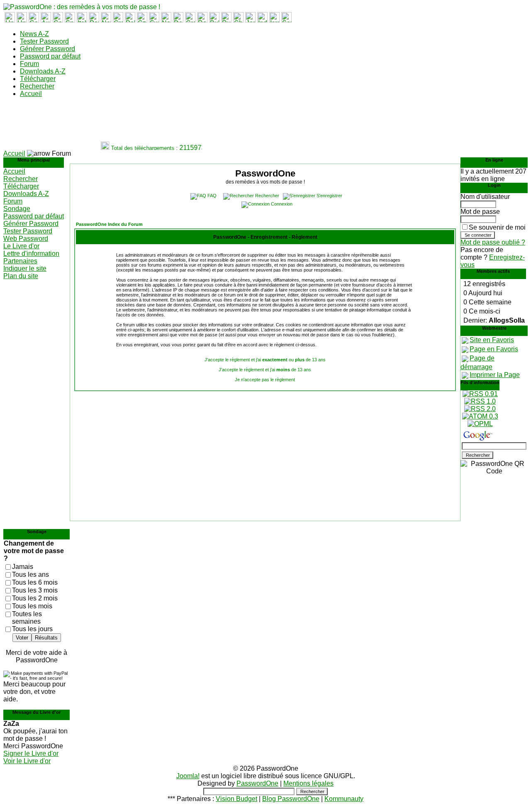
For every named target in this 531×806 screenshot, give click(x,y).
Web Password (25, 238)
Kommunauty (343, 798)
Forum (29, 63)
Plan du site (20, 275)
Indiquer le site (24, 268)
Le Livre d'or (21, 246)
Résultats (46, 638)
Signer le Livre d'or (30, 753)
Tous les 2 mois (35, 598)
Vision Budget (236, 798)
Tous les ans (30, 574)
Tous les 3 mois (35, 590)
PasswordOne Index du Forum (109, 224)
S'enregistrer (329, 195)
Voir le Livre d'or (27, 760)
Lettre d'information (31, 253)
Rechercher (37, 86)
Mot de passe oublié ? (492, 242)
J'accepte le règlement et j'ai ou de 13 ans (265, 359)
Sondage (16, 208)
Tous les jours (32, 628)
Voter (22, 638)
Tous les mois (32, 606)
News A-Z (34, 33)
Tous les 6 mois (35, 582)
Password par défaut (50, 56)
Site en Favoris (492, 339)
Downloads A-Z (43, 71)
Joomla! (188, 775)
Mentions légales (308, 783)
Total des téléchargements (139, 148)
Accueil (31, 93)
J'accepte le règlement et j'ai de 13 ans (265, 369)
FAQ (212, 195)
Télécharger (38, 78)
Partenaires (20, 261)
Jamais (22, 566)
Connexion (281, 203)
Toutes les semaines (27, 617)
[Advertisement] (154, 123)
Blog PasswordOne (290, 798)
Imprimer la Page (495, 374)
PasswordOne (257, 783)
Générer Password (47, 48)
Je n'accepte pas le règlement (265, 379)
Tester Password (44, 41)
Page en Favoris (494, 349)
